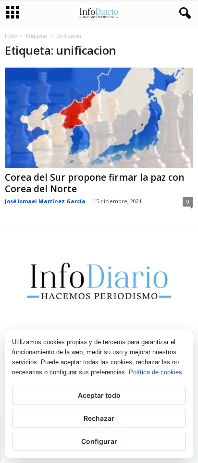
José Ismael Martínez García (45, 201)
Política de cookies (155, 372)
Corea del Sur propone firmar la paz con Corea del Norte (94, 183)
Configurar (99, 441)
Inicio (11, 36)
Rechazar (99, 418)
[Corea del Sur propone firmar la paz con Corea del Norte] (99, 118)
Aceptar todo (99, 395)
